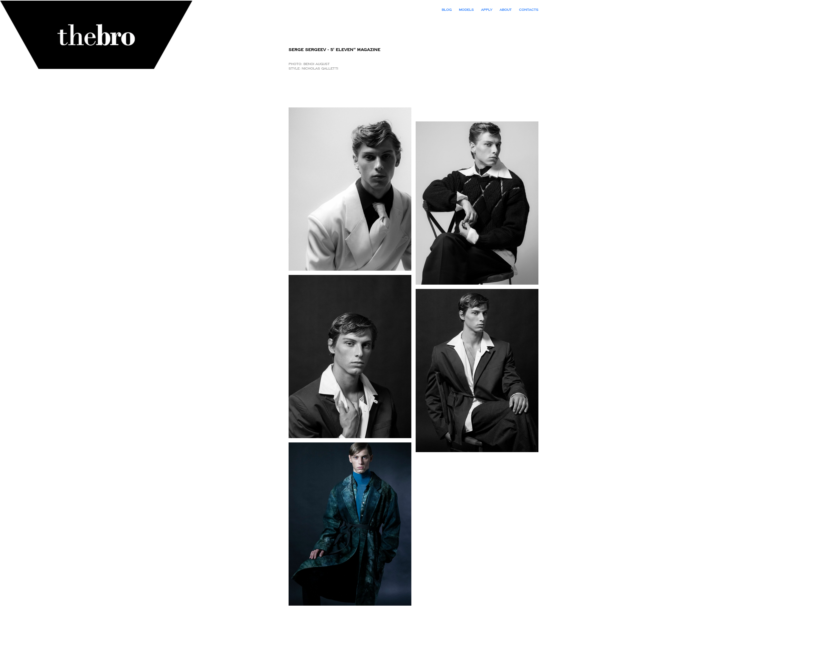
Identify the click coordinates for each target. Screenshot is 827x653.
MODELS (466, 10)
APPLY (486, 10)
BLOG (447, 10)
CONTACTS (528, 10)
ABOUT (506, 10)
